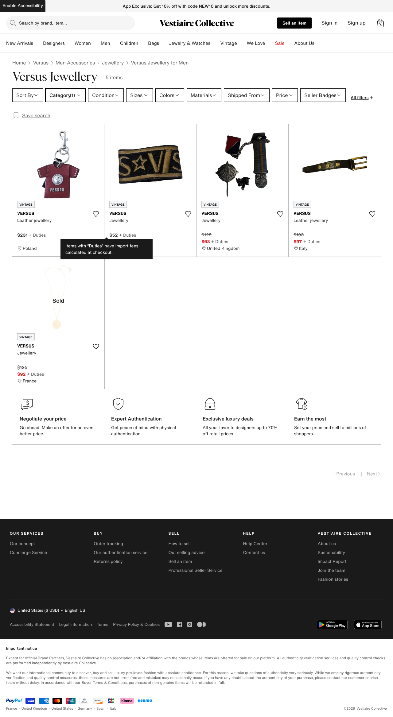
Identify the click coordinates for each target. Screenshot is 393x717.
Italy (113, 708)
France (11, 708)
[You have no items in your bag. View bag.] (380, 23)
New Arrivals (19, 43)
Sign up (357, 23)
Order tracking (108, 544)
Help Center (255, 544)
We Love (256, 43)
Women (83, 43)
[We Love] (270, 43)
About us (327, 544)
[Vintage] (241, 43)
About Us (304, 43)
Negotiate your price (43, 418)
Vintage (228, 43)
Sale (280, 43)
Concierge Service (28, 552)
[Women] (95, 43)
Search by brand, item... (43, 23)
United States (62, 708)
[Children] (143, 43)
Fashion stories (333, 579)
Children (129, 43)
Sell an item (294, 23)
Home (19, 62)
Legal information (75, 624)
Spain (101, 708)
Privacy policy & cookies (136, 624)
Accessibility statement (32, 624)
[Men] (115, 43)
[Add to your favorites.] (95, 214)
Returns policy (108, 561)
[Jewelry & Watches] (215, 43)
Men (105, 43)
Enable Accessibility (22, 5)
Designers (54, 43)
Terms (102, 624)
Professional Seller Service (195, 570)
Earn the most (310, 418)
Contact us (254, 552)
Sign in (329, 23)
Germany (84, 708)
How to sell (179, 544)
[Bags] (163, 43)
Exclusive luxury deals (228, 418)
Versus (41, 62)
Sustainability (331, 552)
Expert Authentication (136, 418)
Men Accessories (75, 62)
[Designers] (69, 43)
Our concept (22, 544)
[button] (380, 23)
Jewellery (113, 62)
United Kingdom (34, 708)
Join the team (331, 570)
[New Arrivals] (38, 43)
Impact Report (332, 561)
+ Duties (37, 235)
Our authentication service (120, 552)
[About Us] (319, 43)
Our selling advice (186, 552)
